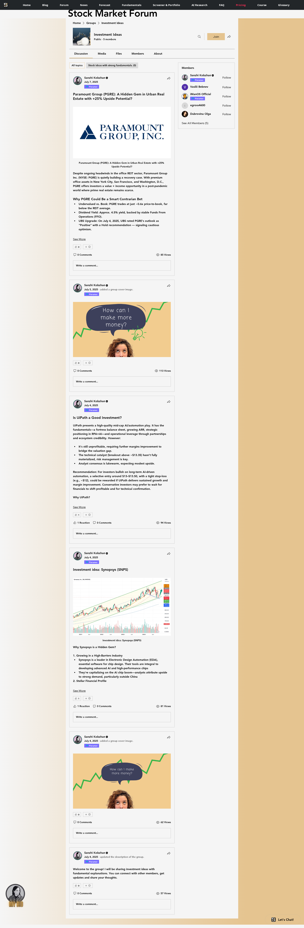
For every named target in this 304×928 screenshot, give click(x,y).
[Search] (199, 36)
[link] (81, 53)
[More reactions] (88, 247)
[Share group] (229, 36)
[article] (122, 174)
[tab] (77, 65)
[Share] (169, 78)
